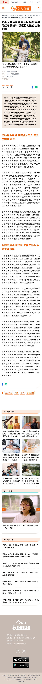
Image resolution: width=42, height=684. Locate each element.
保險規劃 (20, 15)
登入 (31, 2)
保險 (16, 393)
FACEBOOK (15, 2)
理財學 (12, 15)
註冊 (38, 2)
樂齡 (22, 393)
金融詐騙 (30, 393)
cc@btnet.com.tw (20, 644)
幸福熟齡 (5, 15)
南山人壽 (8, 393)
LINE (24, 2)
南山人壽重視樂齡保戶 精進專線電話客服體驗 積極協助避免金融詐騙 (21, 16)
